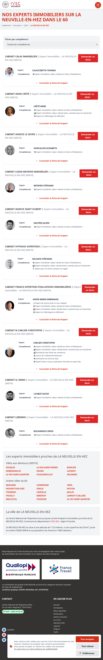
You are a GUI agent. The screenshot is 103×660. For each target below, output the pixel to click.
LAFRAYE (71, 471)
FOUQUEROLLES (45, 474)
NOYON (71, 488)
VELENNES (72, 474)
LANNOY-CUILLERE (76, 495)
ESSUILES (10, 467)
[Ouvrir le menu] (98, 5)
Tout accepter (87, 639)
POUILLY (10, 495)
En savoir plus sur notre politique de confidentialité (35, 649)
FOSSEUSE (41, 499)
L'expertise (6, 25)
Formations (58, 608)
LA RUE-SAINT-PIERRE (47, 467)
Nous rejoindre (60, 611)
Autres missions (60, 617)
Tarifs (56, 632)
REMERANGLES (13, 471)
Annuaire (17, 25)
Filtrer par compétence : (17, 39)
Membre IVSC (59, 623)
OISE (26, 25)
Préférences (88, 653)
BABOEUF (41, 495)
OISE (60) (54, 521)
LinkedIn (10, 630)
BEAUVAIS (11, 485)
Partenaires (58, 614)
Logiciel (57, 626)
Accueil (57, 605)
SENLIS (40, 488)
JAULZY (70, 492)
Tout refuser (88, 646)
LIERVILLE (41, 492)
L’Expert (57, 629)
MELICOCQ (11, 499)
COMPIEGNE (43, 485)
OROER (40, 471)
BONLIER (71, 467)
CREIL (70, 485)
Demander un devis (88, 58)
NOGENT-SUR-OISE (15, 488)
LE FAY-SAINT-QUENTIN (17, 474)
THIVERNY (11, 492)
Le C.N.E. (57, 620)
